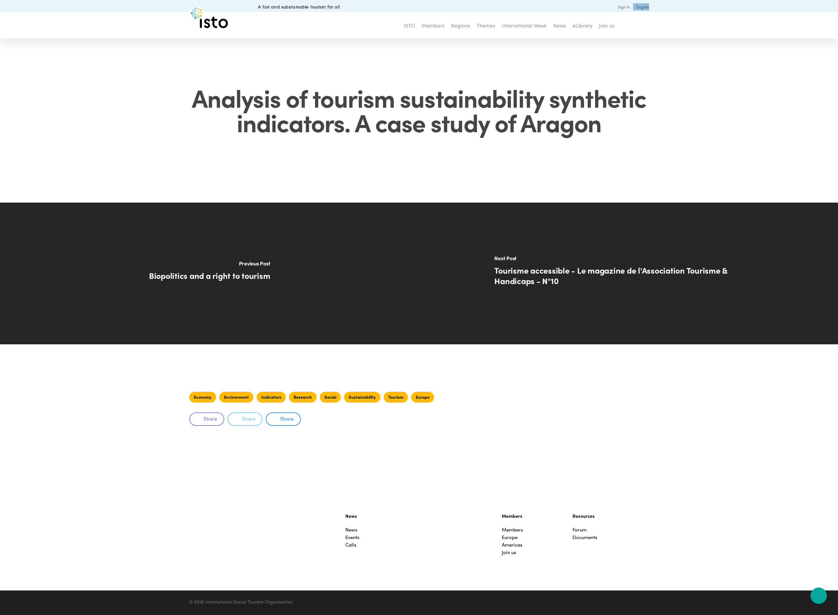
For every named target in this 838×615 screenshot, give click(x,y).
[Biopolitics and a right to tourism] (209, 273)
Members (512, 529)
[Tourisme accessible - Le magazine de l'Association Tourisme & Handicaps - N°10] (628, 273)
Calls (350, 544)
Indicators (271, 397)
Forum (580, 529)
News (351, 529)
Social (330, 397)
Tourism (395, 397)
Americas (512, 544)
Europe (422, 397)
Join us (509, 552)
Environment (236, 397)
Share (210, 418)
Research (303, 397)
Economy (202, 397)
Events (352, 537)
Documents (585, 537)
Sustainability (362, 397)
